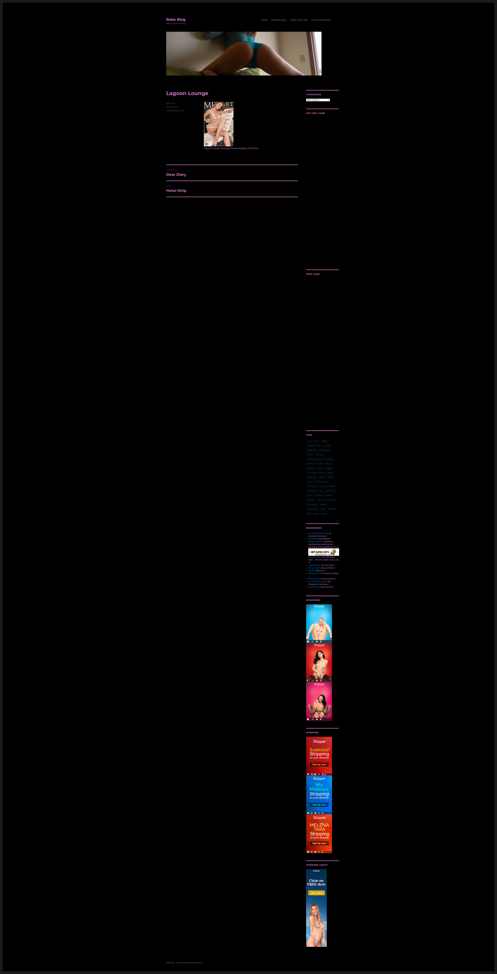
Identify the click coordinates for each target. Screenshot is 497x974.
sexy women (312, 504)
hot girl (329, 464)
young (323, 513)
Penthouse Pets (314, 579)
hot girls (310, 468)
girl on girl (320, 454)
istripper (329, 468)
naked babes (322, 482)
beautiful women (314, 445)
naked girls (311, 486)
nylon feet (311, 491)
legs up (322, 473)
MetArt (182, 111)
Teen (309, 513)
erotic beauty (324, 450)
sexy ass (318, 495)
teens (316, 513)
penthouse (330, 491)
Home (264, 20)
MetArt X (312, 571)
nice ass (322, 486)
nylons (321, 491)
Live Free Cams (314, 565)
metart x (310, 482)
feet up (310, 454)
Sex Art (310, 495)
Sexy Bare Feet (314, 587)
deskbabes (311, 450)
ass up (309, 441)
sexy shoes (331, 500)
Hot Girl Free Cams (321, 20)
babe (317, 441)
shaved (323, 504)
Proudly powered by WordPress (189, 963)
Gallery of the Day (299, 20)
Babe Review (313, 539)
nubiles (331, 486)
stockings (332, 509)
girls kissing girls (314, 459)
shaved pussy (312, 509)
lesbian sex (311, 477)
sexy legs (321, 500)
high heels (328, 459)
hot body (319, 464)
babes (324, 441)
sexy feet (328, 495)
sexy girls (311, 500)
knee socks (311, 473)
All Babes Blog (278, 20)
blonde (327, 445)
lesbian (331, 473)
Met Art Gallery (314, 568)
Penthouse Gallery (315, 573)
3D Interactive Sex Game (318, 533)
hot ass (310, 464)
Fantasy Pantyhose (316, 541)
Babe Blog (176, 19)
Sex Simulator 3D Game (318, 581)
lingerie (322, 477)
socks (323, 509)
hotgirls (319, 468)
